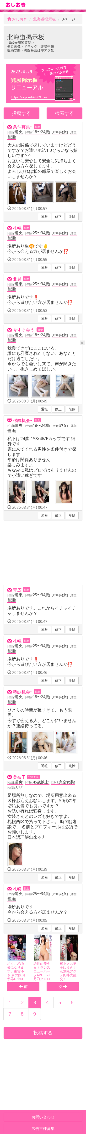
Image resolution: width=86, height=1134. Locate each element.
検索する (64, 113)
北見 (17, 279)
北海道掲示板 (44, 19)
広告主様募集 (43, 1128)
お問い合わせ (43, 1117)
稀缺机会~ (22, 420)
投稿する (21, 113)
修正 (58, 216)
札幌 (17, 228)
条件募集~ (22, 127)
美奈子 (19, 777)
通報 (44, 216)
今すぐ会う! (23, 330)
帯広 (17, 590)
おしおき (19, 19)
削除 (72, 216)
